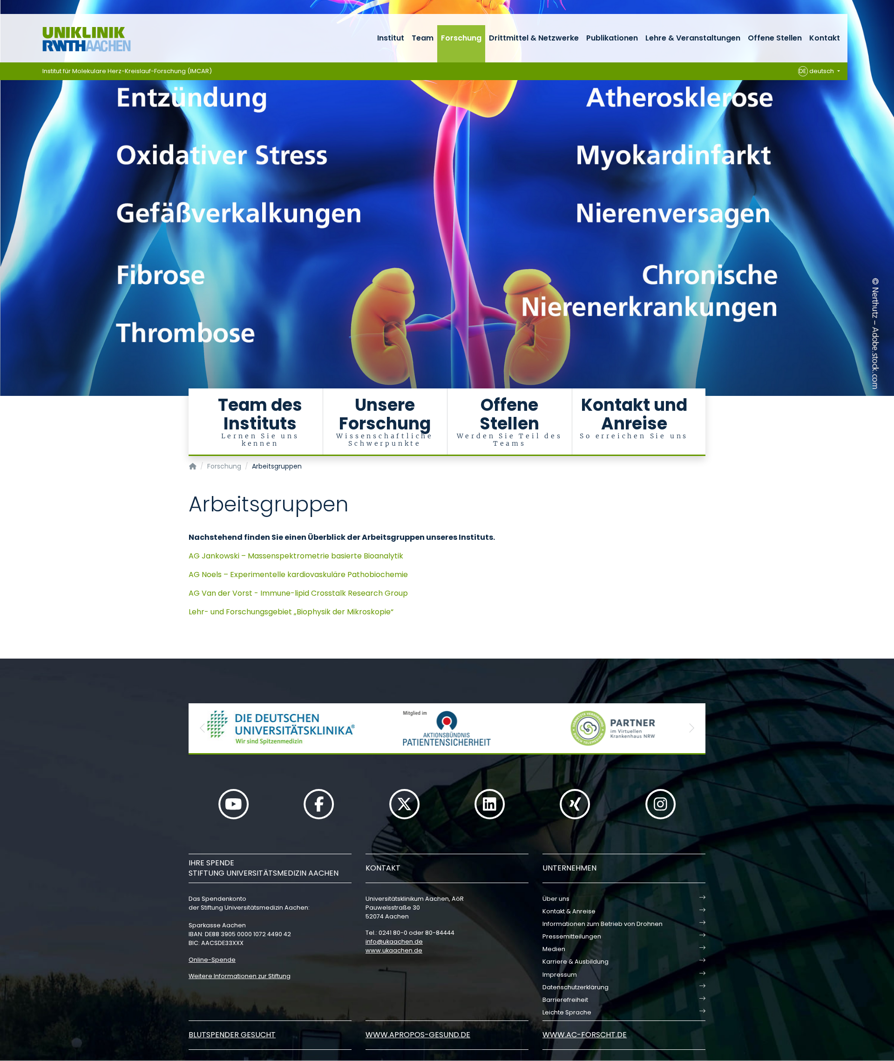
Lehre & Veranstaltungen (692, 38)
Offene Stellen (775, 38)
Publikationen (612, 38)
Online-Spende (212, 960)
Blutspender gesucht (232, 1034)
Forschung (461, 38)
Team (422, 38)
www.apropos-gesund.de (418, 1034)
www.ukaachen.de (394, 950)
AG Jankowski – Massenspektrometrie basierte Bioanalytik (296, 556)
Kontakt (824, 38)
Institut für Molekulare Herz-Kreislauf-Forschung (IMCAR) (127, 71)
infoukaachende (394, 941)
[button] (203, 728)
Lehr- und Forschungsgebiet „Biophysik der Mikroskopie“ (291, 611)
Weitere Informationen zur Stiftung (240, 976)
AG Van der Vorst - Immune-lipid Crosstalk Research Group (298, 593)
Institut (390, 38)
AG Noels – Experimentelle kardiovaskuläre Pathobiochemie (298, 574)
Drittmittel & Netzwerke (534, 38)
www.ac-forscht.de (584, 1034)
